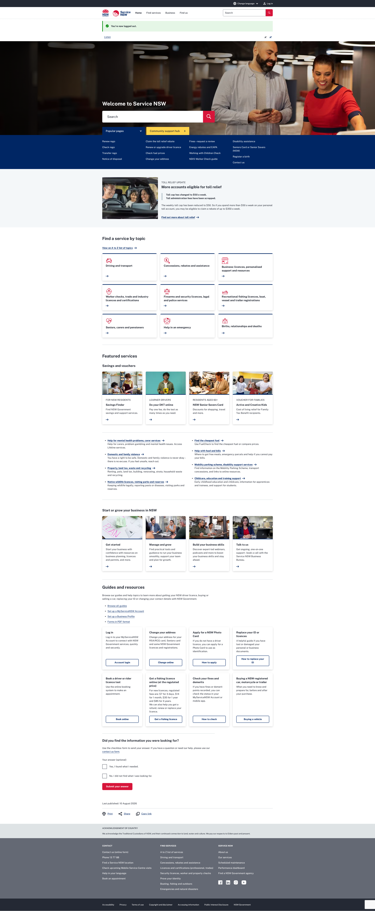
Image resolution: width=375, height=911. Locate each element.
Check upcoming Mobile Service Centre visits (126, 868)
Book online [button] (122, 719)
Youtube (244, 882)
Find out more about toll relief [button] (178, 217)
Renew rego (108, 141)
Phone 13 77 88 (110, 857)
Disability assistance (244, 141)
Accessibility (108, 905)
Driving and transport (171, 857)
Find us (184, 12)
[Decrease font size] (266, 37)
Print (110, 813)
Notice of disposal (112, 159)
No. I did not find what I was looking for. (130, 776)
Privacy (123, 905)
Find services (153, 12)
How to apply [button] (209, 662)
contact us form (110, 751)
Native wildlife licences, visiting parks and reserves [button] (136, 481)
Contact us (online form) (115, 852)
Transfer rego (109, 153)
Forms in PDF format (119, 621)
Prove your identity (170, 878)
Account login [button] (122, 662)
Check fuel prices (155, 153)
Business (170, 12)
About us (223, 852)
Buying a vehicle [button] (253, 719)
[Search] (269, 12)
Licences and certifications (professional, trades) (186, 868)
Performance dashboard (231, 868)
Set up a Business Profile (121, 616)
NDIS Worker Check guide (203, 159)
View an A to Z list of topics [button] (117, 248)
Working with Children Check (205, 153)
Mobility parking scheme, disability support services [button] (224, 464)
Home (138, 12)
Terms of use (138, 905)
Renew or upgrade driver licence (163, 147)
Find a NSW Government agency (236, 873)
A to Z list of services (171, 852)
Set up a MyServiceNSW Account (126, 611)
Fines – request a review (202, 141)
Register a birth (241, 156)
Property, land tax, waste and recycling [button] (129, 468)
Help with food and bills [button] (208, 450)
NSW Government (242, 905)
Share (127, 813)
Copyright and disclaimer (160, 905)
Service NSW (225, 846)
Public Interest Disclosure (216, 905)
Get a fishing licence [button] (166, 719)
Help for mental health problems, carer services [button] (134, 440)
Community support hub (165, 131)
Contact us (238, 162)
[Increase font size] (271, 37)
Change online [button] (166, 662)
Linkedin (228, 882)
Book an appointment (114, 878)
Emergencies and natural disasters (179, 889)
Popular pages (115, 131)
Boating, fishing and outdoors (176, 883)
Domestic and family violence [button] (124, 454)
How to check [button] (209, 719)
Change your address (157, 159)
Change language (245, 3)
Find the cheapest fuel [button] (207, 440)
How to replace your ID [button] (252, 661)
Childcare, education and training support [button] (218, 478)
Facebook (220, 882)
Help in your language (114, 873)
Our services (225, 857)
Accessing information (188, 905)
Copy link (146, 813)
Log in (270, 3)
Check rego (108, 147)
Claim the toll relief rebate (160, 141)
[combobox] (244, 12)
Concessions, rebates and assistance (180, 862)
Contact (107, 846)
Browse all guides (117, 605)
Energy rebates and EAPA (203, 147)
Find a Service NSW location (117, 862)
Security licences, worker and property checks (185, 873)
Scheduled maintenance (231, 862)
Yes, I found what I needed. (123, 766)
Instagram (236, 882)
